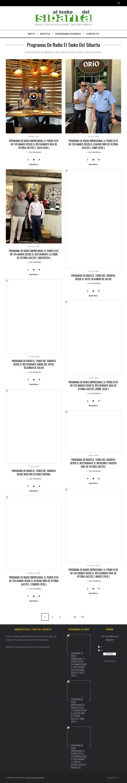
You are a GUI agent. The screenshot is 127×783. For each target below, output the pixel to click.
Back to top (112, 778)
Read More (33, 164)
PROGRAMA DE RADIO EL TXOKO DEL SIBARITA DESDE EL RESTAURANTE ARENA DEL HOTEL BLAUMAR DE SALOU (34, 364)
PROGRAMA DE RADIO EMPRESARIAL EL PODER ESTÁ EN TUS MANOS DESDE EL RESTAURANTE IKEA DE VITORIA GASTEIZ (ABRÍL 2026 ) (93, 385)
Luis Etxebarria (35, 152)
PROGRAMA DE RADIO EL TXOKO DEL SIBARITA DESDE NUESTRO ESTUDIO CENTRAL (34, 472)
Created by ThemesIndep (34, 778)
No (101, 650)
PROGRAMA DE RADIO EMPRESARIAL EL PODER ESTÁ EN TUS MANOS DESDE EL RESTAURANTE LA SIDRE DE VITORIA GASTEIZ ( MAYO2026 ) (33, 254)
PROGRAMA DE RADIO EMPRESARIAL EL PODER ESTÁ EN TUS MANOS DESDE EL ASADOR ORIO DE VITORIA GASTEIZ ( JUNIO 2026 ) (93, 144)
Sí (100, 647)
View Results (109, 661)
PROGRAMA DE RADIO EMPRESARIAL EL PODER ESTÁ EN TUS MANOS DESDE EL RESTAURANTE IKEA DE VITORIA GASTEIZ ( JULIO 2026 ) (33, 144)
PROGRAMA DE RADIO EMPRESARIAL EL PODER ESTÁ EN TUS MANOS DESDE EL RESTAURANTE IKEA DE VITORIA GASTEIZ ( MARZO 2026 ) (93, 573)
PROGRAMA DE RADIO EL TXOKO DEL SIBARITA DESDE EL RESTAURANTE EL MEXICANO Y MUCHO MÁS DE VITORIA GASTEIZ (93, 463)
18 (75, 617)
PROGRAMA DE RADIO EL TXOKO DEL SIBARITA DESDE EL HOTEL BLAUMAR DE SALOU (93, 277)
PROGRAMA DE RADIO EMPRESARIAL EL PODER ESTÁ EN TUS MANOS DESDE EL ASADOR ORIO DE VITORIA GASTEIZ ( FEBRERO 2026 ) (34, 580)
